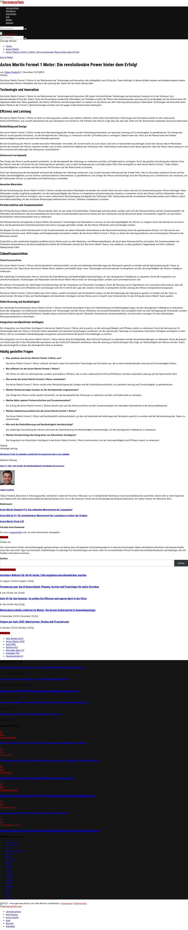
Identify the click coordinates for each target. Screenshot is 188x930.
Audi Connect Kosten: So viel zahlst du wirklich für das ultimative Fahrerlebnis (44, 702)
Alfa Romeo (11, 11)
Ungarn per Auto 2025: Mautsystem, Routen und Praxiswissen (34, 621)
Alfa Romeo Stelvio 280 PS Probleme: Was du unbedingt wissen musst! (39, 691)
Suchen (4, 558)
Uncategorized (14, 655)
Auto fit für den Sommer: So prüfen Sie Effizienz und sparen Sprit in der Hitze (43, 598)
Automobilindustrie (15, 851)
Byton (9, 871)
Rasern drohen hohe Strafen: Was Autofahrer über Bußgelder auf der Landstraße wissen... (50, 830)
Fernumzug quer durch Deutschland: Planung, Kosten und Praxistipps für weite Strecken (49, 586)
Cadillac (10, 874)
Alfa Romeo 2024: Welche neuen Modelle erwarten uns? (31, 714)
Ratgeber (9, 23)
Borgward (10, 859)
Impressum (66, 903)
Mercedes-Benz (15, 650)
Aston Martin (11, 14)
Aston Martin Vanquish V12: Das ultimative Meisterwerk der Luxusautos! (36, 509)
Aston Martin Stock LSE (12, 521)
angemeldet (16, 532)
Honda (9, 898)
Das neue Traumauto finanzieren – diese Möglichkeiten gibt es (35, 679)
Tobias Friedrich (11, 72)
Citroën (9, 880)
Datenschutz (80, 903)
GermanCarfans (12, 8)
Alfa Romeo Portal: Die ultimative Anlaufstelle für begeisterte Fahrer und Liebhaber (35, 454)
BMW (8, 856)
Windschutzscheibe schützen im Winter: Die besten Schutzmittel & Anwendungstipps (47, 610)
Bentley (9, 20)
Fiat (8, 892)
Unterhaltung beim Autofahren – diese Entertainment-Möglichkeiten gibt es (42, 667)
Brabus (9, 862)
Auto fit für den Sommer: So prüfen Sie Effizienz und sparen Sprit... (37, 778)
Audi (8, 17)
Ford (8, 895)
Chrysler (10, 877)
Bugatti (9, 865)
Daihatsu (10, 886)
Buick (8, 868)
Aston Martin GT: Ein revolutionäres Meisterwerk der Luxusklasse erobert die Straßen (43, 515)
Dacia (8, 883)
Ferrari (9, 889)
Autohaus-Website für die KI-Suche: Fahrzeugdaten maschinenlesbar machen (43, 575)
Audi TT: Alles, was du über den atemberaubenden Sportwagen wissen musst (32, 466)
